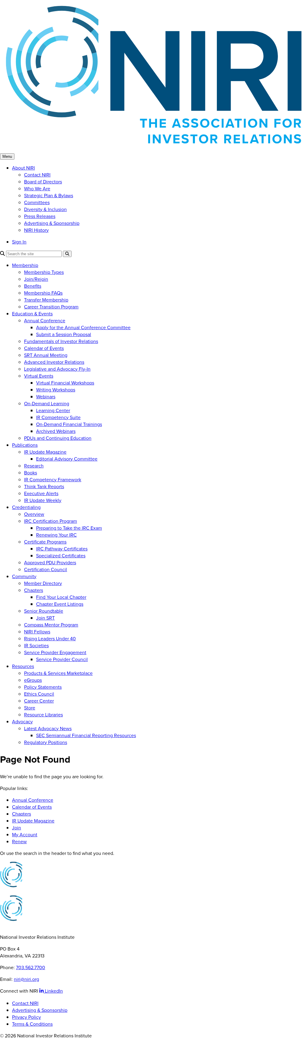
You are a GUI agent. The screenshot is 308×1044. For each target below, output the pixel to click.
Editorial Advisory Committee (66, 458)
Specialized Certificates (60, 555)
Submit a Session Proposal (63, 334)
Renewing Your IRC (56, 534)
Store (29, 707)
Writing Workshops (55, 389)
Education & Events (32, 313)
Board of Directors (43, 181)
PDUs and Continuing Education (57, 438)
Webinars (45, 396)
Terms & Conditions (32, 1024)
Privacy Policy (26, 1017)
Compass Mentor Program (51, 624)
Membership (25, 265)
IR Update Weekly (42, 500)
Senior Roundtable (43, 611)
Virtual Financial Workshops (65, 382)
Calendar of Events (44, 348)
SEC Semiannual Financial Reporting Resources (86, 735)
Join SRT (45, 617)
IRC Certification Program (50, 521)
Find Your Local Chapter (61, 597)
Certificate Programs (45, 541)
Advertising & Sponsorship (51, 223)
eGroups (33, 680)
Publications (25, 445)
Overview (34, 514)
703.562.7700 (30, 967)
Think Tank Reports (44, 486)
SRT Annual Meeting (45, 355)
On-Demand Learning (46, 403)
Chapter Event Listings (59, 604)
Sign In (19, 241)
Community (24, 576)
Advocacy (22, 721)
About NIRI (23, 167)
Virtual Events (38, 375)
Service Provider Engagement (55, 652)
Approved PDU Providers (50, 562)
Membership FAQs (43, 292)
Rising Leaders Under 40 (50, 638)
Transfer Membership (46, 299)
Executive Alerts (41, 493)
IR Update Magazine (45, 452)
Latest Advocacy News (48, 728)
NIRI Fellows (37, 631)
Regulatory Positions (45, 742)
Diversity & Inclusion (45, 209)
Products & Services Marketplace (58, 673)
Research (34, 465)
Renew (19, 841)
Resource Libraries (43, 714)
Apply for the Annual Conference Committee (83, 327)
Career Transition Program (51, 306)
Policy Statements (43, 687)
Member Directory (43, 583)
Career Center (39, 700)
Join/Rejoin (36, 279)
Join (16, 827)
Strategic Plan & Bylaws (48, 195)
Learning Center (53, 410)
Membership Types (44, 272)
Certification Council (45, 569)
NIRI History (36, 230)
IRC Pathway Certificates (62, 548)
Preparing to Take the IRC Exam (69, 528)
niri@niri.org (26, 979)
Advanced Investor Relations (54, 362)
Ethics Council (39, 693)
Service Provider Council (62, 659)
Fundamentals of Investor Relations (61, 341)
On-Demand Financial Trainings (69, 424)
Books (30, 472)
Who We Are (37, 188)
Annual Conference (44, 320)
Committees (37, 202)
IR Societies (36, 645)
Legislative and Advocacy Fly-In (57, 369)
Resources (23, 666)
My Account (24, 834)
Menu (7, 156)
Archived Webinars (55, 431)
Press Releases (39, 216)
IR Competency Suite (58, 417)
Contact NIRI (37, 174)
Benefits (32, 286)
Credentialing (26, 507)
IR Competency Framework (52, 479)
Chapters (33, 590)
